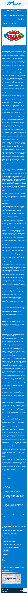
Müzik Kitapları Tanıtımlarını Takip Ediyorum (12, 544)
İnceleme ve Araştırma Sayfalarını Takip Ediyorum (13, 536)
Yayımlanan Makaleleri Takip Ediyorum (11, 547)
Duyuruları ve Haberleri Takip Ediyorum (11, 538)
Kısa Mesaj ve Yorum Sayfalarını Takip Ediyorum (13, 530)
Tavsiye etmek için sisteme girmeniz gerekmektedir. (13, 567)
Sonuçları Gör (5, 554)
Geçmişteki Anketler (6, 557)
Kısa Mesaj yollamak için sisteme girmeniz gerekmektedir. (14, 514)
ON (14, 13)
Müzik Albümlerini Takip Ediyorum (10, 533)
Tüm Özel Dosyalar (6, 475)
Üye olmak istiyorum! (6, 516)
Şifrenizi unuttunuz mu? (7, 519)
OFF (16, 13)
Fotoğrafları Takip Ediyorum (9, 541)
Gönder (6, 550)
